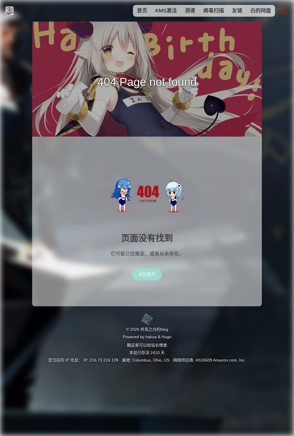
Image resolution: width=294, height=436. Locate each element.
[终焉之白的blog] (8, 13)
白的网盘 (260, 11)
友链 (237, 11)
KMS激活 (166, 11)
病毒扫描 (213, 11)
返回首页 (147, 274)
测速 (190, 11)
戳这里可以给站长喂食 (147, 345)
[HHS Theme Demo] (147, 319)
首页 (142, 11)
